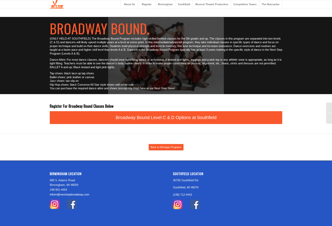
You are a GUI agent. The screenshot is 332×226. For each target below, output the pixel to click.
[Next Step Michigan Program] (329, 113)
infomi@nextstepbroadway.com (69, 194)
